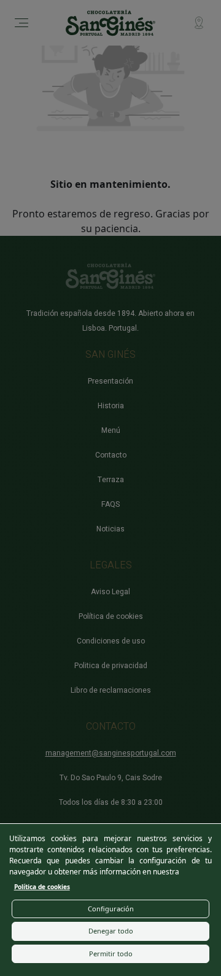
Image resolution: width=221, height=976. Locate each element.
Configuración (111, 908)
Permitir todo (111, 953)
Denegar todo (110, 930)
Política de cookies (42, 886)
